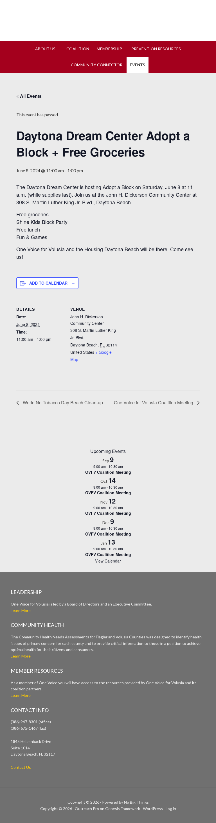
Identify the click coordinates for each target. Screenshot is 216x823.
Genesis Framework (122, 808)
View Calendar (108, 561)
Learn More (21, 610)
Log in (171, 808)
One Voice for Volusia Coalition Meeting (154, 402)
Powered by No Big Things (125, 802)
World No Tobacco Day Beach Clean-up (62, 402)
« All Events (29, 96)
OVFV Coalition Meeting (108, 472)
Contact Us (21, 767)
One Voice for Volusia (108, 18)
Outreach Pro (87, 808)
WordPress (153, 808)
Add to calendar (48, 283)
